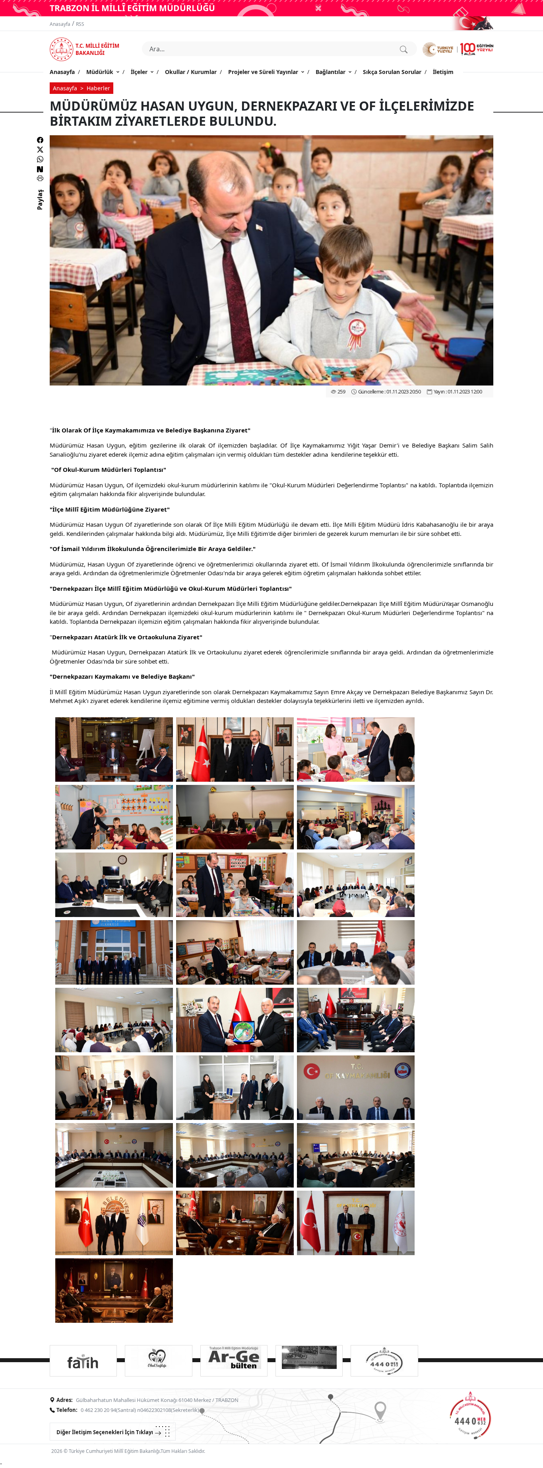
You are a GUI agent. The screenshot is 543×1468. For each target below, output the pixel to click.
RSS (80, 24)
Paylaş (39, 207)
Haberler (98, 88)
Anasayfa (60, 24)
